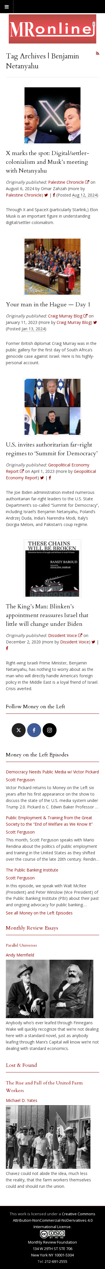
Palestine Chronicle (24, 195)
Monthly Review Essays (32, 928)
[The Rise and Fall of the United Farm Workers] (48, 1137)
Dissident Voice (74, 642)
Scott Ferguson (20, 779)
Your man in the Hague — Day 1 (48, 304)
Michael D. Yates (21, 1100)
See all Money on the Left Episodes (39, 913)
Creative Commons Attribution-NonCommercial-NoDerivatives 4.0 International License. (54, 1220)
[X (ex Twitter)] (19, 730)
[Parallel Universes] (49, 989)
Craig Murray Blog (74, 322)
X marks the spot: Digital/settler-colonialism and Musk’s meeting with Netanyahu (47, 162)
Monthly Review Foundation (52, 1242)
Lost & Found (21, 1065)
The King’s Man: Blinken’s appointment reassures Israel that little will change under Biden (47, 615)
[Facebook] (34, 730)
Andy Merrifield (20, 955)
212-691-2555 (56, 1261)
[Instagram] (50, 730)
